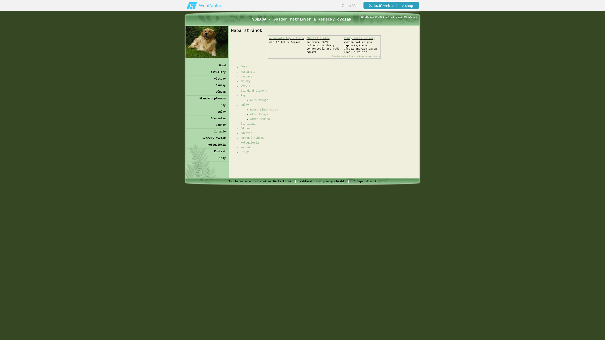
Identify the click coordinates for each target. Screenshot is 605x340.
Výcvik (246, 86)
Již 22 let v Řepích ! (286, 42)
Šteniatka (248, 124)
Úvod (244, 67)
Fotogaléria (250, 142)
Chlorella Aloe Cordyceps (318, 40)
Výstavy (246, 76)
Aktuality (248, 72)
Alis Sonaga (259, 114)
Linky (245, 152)
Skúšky (246, 81)
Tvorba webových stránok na (260, 181)
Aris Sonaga (259, 100)
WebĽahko (210, 5)
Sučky (245, 105)
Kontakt (246, 147)
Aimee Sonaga (260, 119)
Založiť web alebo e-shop (391, 5)
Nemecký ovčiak (252, 138)
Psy (243, 95)
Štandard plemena (254, 91)
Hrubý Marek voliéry (359, 38)
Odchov (246, 128)
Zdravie (246, 133)
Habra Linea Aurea (264, 109)
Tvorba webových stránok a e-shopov (356, 56)
